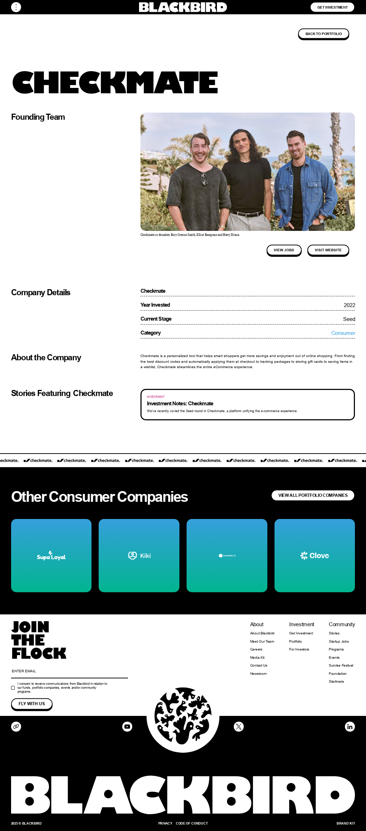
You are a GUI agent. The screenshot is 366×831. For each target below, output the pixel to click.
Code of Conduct (192, 823)
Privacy (165, 823)
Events (334, 658)
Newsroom (258, 674)
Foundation (338, 674)
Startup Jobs (338, 641)
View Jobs (284, 250)
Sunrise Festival (341, 665)
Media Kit (257, 658)
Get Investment (332, 7)
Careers (256, 649)
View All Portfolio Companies (312, 495)
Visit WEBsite (328, 250)
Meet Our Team (262, 641)
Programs (336, 649)
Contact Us (258, 665)
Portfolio (295, 641)
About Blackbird (262, 633)
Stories (334, 633)
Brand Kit (346, 823)
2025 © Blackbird (26, 823)
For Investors (299, 649)
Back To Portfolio (324, 33)
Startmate (336, 681)
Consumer (343, 333)
